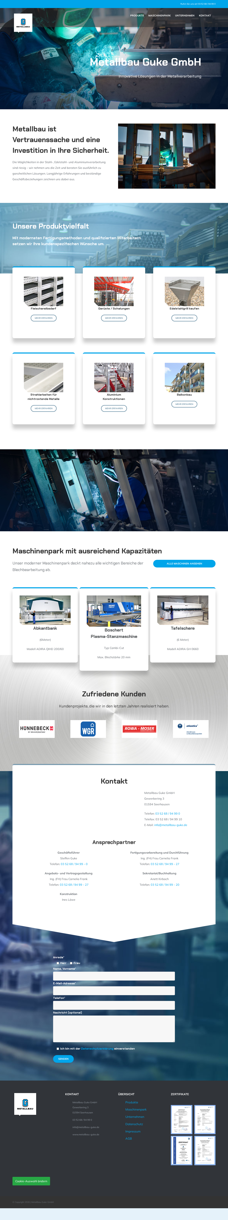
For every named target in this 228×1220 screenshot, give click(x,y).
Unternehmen (134, 1117)
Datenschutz (134, 1124)
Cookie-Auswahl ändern (31, 1181)
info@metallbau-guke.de (170, 825)
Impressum (133, 1131)
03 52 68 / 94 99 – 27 (165, 864)
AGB (128, 1138)
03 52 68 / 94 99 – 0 (74, 864)
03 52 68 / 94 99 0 (167, 813)
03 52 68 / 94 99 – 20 (165, 884)
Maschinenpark (136, 1109)
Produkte (131, 1102)
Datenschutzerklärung (97, 1048)
